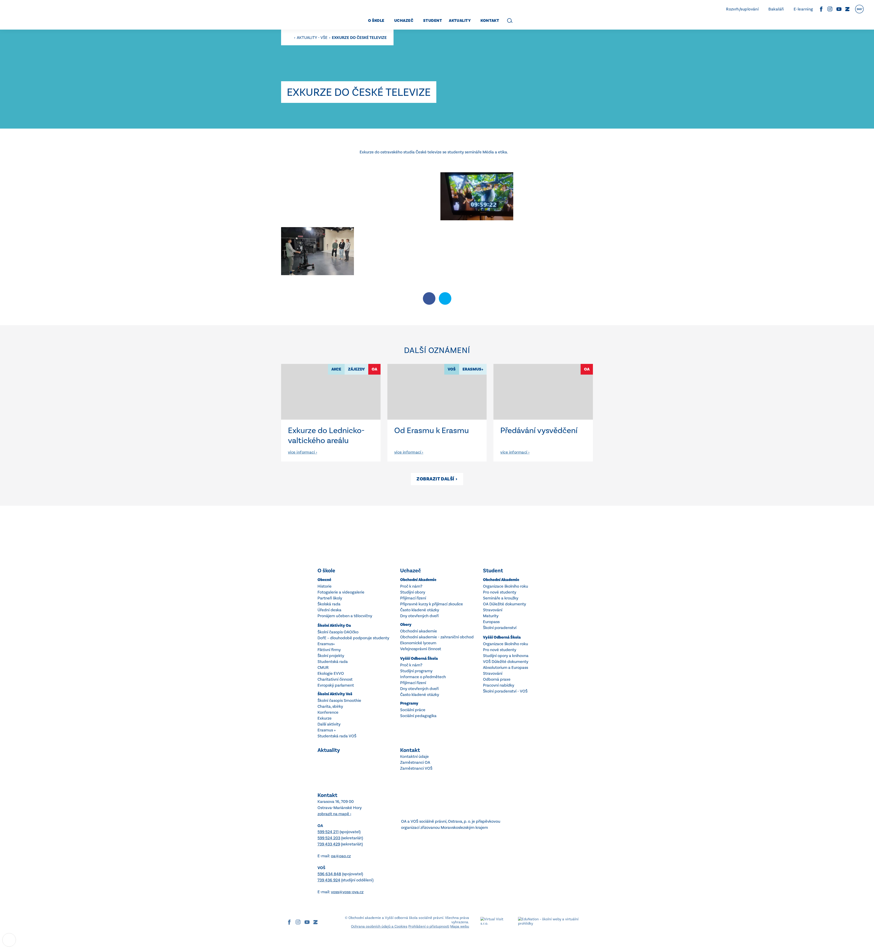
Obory (406, 624)
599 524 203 (329, 837)
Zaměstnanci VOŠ (416, 768)
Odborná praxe (497, 679)
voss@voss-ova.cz (347, 891)
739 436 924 (329, 880)
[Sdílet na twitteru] (445, 298)
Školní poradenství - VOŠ (505, 691)
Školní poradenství (499, 627)
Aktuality (329, 750)
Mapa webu (459, 926)
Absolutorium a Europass (505, 667)
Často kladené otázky (419, 609)
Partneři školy (330, 598)
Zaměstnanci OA (415, 762)
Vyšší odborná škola (419, 658)
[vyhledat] (509, 20)
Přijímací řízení (413, 598)
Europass (491, 621)
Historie (325, 586)
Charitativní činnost (335, 679)
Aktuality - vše (312, 37)
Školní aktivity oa (334, 625)
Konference (328, 712)
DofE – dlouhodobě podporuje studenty (353, 637)
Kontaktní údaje (414, 756)
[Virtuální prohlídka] (859, 9)
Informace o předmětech (423, 676)
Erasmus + (327, 730)
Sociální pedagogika (418, 715)
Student (493, 570)
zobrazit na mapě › (334, 813)
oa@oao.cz (341, 855)
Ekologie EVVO (331, 673)
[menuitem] (375, 21)
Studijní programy (416, 670)
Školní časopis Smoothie (339, 700)
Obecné (324, 579)
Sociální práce (412, 709)
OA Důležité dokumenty (504, 603)
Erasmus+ (326, 643)
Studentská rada (333, 661)
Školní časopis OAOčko (338, 631)
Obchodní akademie (418, 579)
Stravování (492, 609)
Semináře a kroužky (500, 598)
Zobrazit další (437, 479)
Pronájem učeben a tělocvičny (345, 615)
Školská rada (329, 603)
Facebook (821, 9)
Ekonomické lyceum (418, 642)
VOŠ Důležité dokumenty (505, 661)
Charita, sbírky (330, 706)
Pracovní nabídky (498, 685)
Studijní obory (412, 592)
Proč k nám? (411, 586)
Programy (409, 703)
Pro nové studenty (499, 592)
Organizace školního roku (505, 586)
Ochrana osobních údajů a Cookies (379, 926)
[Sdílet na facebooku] (429, 298)
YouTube (838, 9)
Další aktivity (329, 724)
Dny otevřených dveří (419, 615)
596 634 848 (329, 873)
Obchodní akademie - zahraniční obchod (437, 636)
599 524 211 (328, 831)
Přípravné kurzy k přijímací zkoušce (431, 603)
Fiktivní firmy (329, 649)
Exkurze (325, 718)
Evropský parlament (336, 685)
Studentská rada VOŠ (337, 735)
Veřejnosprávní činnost (420, 648)
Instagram (830, 9)
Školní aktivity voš (335, 694)
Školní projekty (331, 655)
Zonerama (847, 9)
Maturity (490, 615)
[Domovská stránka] (44, 14)
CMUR (323, 667)
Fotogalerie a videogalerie (341, 592)
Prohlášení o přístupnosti (428, 926)
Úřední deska (329, 609)
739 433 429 (329, 844)
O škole (326, 570)
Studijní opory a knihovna (505, 655)
